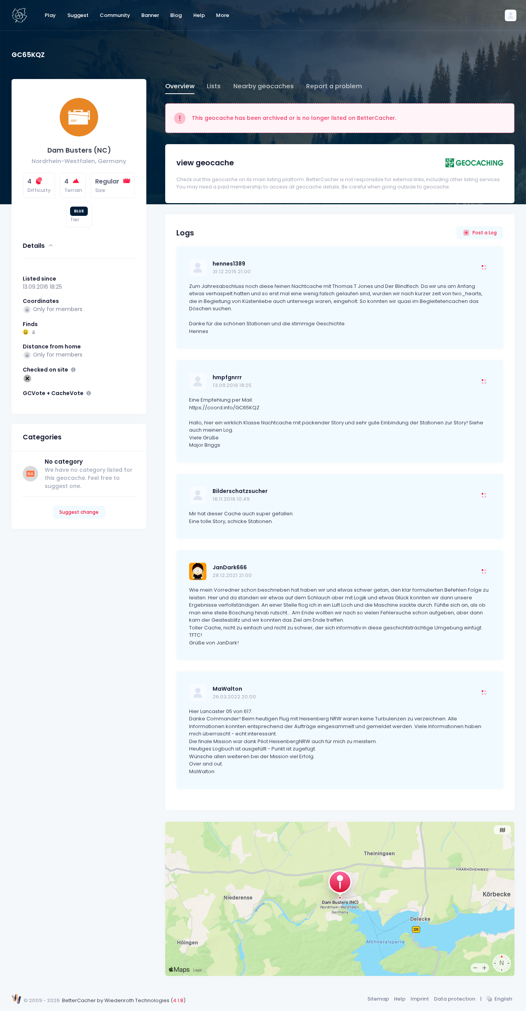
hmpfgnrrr (227, 377)
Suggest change (79, 512)
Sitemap (378, 999)
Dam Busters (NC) (79, 150)
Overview (179, 86)
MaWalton (227, 689)
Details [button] (34, 245)
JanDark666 (230, 567)
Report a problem (334, 86)
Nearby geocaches (263, 86)
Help (399, 999)
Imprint (419, 999)
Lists (214, 86)
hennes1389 (229, 263)
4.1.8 (178, 1000)
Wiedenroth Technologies (136, 1000)
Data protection (454, 999)
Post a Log (484, 232)
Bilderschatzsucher (240, 491)
